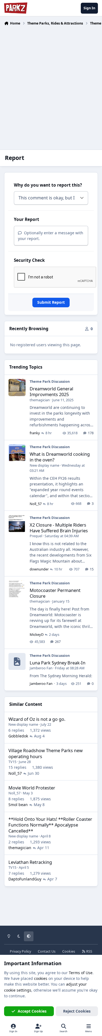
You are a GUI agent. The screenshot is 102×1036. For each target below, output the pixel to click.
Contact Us (46, 951)
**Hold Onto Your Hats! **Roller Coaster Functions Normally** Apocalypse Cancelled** (50, 825)
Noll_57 (36, 503)
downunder (39, 569)
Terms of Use (80, 972)
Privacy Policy (20, 951)
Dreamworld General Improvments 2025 (51, 391)
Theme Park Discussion (50, 381)
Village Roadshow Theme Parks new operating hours (45, 753)
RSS (88, 951)
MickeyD (37, 634)
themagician (40, 399)
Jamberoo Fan (41, 668)
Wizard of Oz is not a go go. (36, 719)
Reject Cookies (77, 1011)
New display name (44, 465)
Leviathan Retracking (30, 862)
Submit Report (51, 302)
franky (35, 432)
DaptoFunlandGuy (24, 879)
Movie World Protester (31, 788)
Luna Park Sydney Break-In (57, 663)
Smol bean (18, 804)
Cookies (68, 951)
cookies (40, 978)
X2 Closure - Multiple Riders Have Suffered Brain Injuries (59, 528)
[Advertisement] (51, 84)
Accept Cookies (32, 1011)
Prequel (36, 535)
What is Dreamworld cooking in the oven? (60, 457)
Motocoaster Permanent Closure (55, 593)
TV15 (12, 761)
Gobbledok (18, 736)
